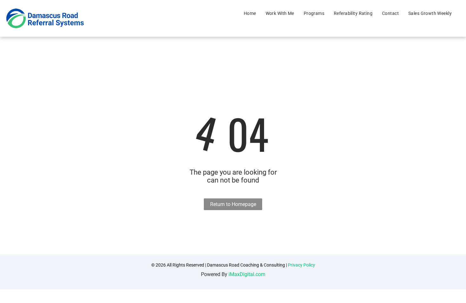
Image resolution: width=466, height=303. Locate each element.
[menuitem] (250, 13)
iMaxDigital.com (247, 274)
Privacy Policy (301, 265)
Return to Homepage (233, 204)
